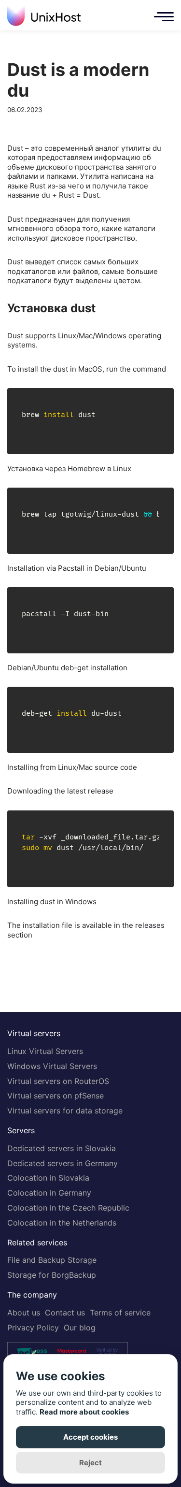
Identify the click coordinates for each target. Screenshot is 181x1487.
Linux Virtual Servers (45, 1051)
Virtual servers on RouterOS (58, 1081)
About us (23, 1312)
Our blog (80, 1327)
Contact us (65, 1312)
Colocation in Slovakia (48, 1178)
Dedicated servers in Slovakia (61, 1148)
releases (150, 925)
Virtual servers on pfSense (55, 1095)
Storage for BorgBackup (51, 1275)
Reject (90, 1462)
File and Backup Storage (52, 1260)
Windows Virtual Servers (52, 1066)
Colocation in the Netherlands (61, 1222)
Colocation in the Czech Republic (68, 1208)
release (100, 790)
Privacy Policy (33, 1327)
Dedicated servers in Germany (62, 1163)
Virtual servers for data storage (65, 1110)
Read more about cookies (84, 1411)
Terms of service (120, 1312)
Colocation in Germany (49, 1193)
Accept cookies (90, 1437)
